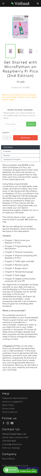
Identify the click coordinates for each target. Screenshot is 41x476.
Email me (31, 124)
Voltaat (10, 465)
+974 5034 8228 (9, 441)
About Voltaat (8, 459)
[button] (26, 471)
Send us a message (11, 448)
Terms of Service (9, 412)
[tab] (20, 147)
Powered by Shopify (21, 465)
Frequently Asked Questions (14, 398)
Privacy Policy (8, 409)
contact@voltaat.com (12, 444)
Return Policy (8, 405)
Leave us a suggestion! (12, 402)
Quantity (5, 133)
